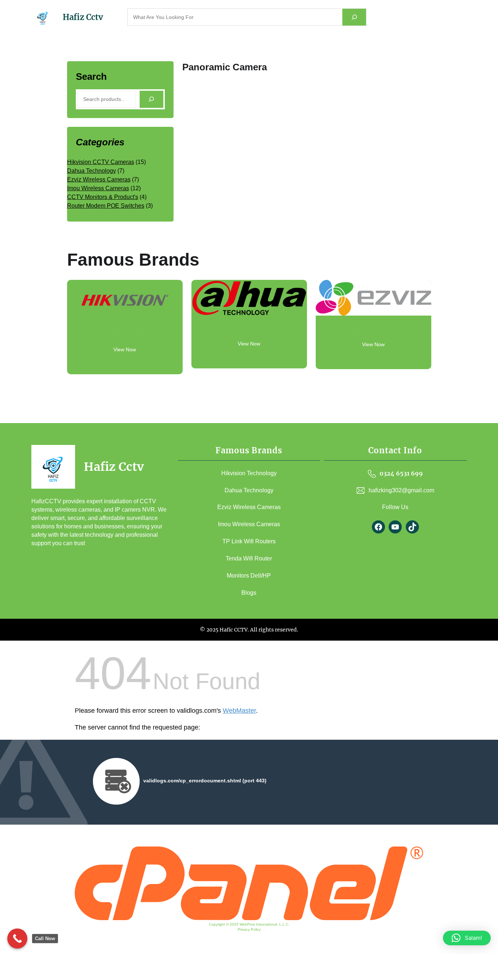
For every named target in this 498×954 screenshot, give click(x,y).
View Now (124, 349)
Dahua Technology (249, 328)
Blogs (248, 593)
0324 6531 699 (401, 473)
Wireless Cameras (373, 328)
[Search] (354, 17)
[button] (467, 938)
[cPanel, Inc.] (249, 918)
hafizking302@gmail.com (401, 490)
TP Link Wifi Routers (249, 541)
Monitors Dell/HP (249, 575)
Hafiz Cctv (83, 17)
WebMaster (239, 710)
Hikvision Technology (125, 333)
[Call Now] (17, 938)
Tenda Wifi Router (249, 558)
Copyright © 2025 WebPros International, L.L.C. (249, 924)
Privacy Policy (249, 929)
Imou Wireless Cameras (249, 524)
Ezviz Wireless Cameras (249, 507)
